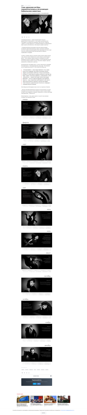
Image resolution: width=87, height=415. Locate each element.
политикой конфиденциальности (67, 410)
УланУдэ (38, 369)
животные (42, 369)
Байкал (22, 5)
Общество (31, 369)
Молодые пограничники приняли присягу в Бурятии (63, 404)
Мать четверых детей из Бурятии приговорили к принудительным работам (22, 404)
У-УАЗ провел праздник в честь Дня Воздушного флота (36, 404)
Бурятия (47, 369)
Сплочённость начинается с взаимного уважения (50, 404)
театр (35, 369)
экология (26, 369)
